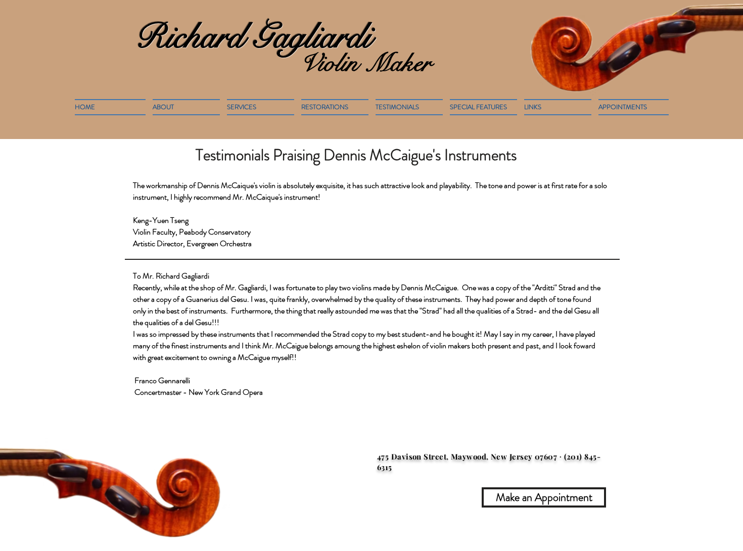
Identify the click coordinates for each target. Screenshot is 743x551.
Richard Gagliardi (253, 37)
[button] (335, 107)
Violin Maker (365, 63)
